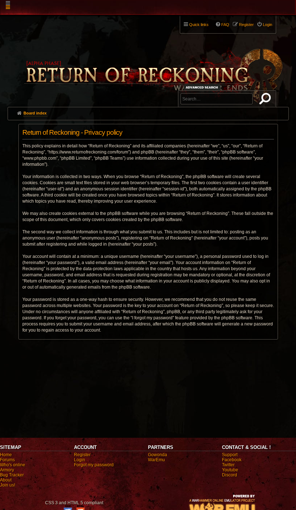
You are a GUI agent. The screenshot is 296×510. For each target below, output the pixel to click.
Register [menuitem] (246, 24)
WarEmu (156, 459)
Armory (7, 469)
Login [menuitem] (267, 24)
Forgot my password (94, 464)
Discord (229, 474)
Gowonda (157, 454)
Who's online (12, 464)
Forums (7, 459)
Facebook (231, 459)
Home (6, 454)
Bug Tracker (12, 474)
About (6, 480)
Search (266, 100)
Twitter (228, 464)
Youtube (230, 469)
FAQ (225, 24)
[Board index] (152, 58)
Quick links (199, 24)
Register (82, 454)
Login (79, 459)
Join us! (7, 485)
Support (230, 454)
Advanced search (203, 87)
